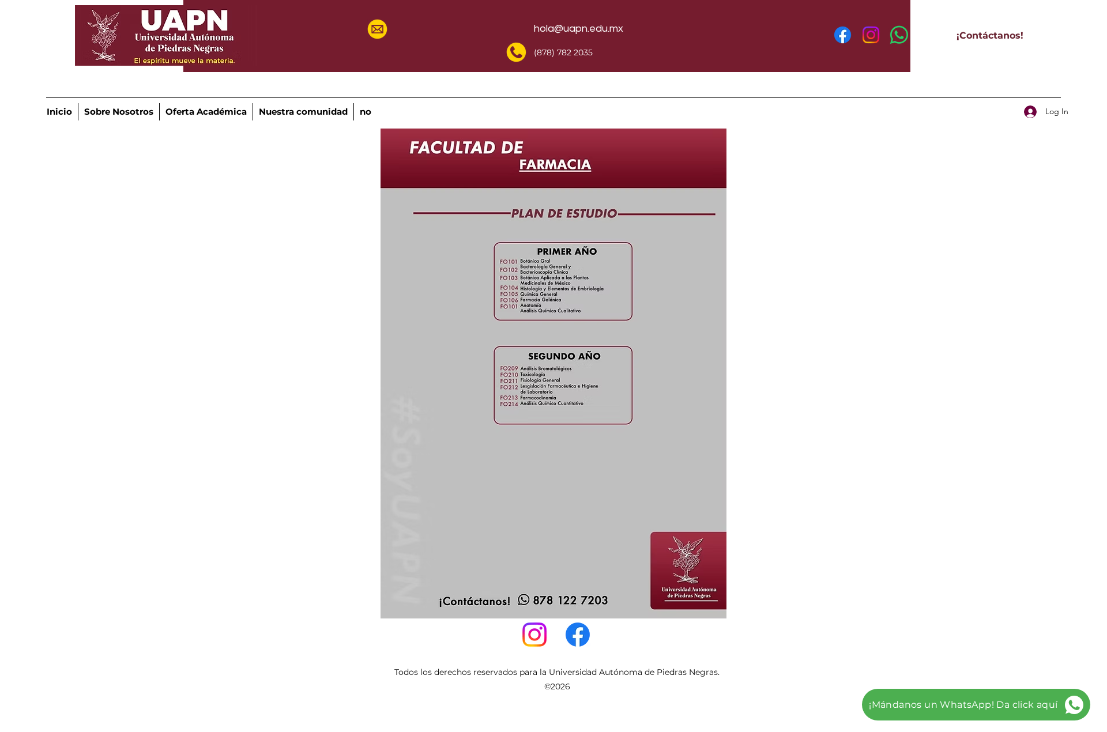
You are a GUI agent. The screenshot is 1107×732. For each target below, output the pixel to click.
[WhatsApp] (899, 35)
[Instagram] (871, 35)
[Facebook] (842, 35)
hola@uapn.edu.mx (578, 28)
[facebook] (578, 634)
